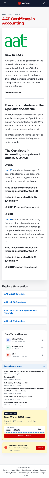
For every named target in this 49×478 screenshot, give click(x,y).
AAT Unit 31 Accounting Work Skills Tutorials (20, 311)
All (44, 366)
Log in (43, 473)
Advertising (15, 470)
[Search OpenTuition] (44, 3)
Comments (35, 473)
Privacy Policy (11, 473)
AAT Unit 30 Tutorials (14, 294)
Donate (40, 448)
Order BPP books (24, 436)
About (35, 470)
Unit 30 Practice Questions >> (22, 207)
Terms (25, 475)
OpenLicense (26, 470)
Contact (6, 470)
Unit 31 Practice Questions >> (22, 267)
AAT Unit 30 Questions (15, 302)
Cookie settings (23, 473)
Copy (40, 429)
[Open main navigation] (5, 3)
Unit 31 (8, 219)
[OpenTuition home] (24, 3)
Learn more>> (13, 92)
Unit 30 (8, 170)
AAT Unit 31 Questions (14, 321)
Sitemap (43, 470)
